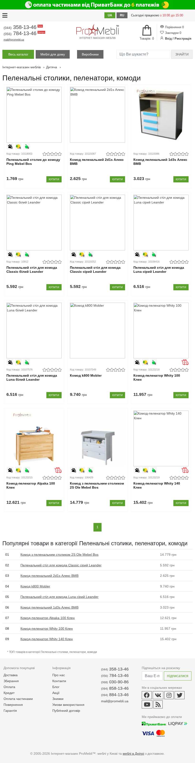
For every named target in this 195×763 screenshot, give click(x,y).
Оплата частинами (18, 699)
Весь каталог (18, 54)
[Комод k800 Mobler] (97, 330)
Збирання (11, 681)
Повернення (13, 705)
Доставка (11, 675)
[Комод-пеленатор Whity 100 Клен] (161, 330)
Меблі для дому (52, 54)
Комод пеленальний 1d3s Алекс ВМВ (160, 162)
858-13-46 (115, 688)
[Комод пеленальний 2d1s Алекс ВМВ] (97, 115)
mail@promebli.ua (14, 39)
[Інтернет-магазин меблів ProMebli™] (97, 30)
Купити (54, 179)
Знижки (57, 699)
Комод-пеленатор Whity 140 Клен (156, 485)
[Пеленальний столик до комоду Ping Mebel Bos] (34, 115)
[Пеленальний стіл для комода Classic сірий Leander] (97, 222)
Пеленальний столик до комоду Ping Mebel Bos (33, 162)
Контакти (59, 681)
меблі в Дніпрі (133, 753)
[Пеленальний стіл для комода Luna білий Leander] (34, 330)
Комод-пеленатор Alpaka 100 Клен (30, 485)
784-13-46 (24, 33)
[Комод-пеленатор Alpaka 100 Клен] (34, 438)
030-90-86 (115, 682)
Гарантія (10, 710)
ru (122, 15)
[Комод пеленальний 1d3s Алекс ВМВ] (161, 115)
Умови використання (68, 705)
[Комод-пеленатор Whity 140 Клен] (161, 438)
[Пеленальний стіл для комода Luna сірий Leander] (161, 222)
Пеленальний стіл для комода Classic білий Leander (31, 269)
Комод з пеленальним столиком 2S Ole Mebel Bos (97, 485)
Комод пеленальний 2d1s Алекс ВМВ (97, 162)
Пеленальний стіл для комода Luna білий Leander (31, 377)
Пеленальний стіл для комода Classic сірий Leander (95, 269)
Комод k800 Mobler (86, 375)
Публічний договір (66, 710)
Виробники (90, 54)
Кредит (9, 693)
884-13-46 (115, 694)
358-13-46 (23, 27)
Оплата (9, 687)
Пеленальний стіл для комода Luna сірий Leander (158, 269)
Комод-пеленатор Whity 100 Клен (156, 377)
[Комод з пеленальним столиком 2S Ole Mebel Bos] (97, 438)
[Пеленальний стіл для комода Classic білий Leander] (34, 222)
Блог (55, 687)
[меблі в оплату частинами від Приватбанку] (97, 4)
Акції (55, 693)
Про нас (58, 675)
